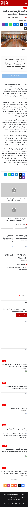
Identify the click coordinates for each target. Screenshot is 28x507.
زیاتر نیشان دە (14, 479)
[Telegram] (6, 24)
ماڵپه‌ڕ (25, 302)
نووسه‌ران (12, 497)
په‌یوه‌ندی (17, 497)
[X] (21, 24)
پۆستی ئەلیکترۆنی (23, 296)
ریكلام (19, 499)
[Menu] (26, 3)
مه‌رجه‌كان (10, 499)
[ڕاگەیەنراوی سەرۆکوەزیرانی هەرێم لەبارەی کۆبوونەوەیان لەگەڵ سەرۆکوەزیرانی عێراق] (7, 230)
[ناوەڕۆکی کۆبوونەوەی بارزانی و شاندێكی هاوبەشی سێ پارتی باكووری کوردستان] (21, 249)
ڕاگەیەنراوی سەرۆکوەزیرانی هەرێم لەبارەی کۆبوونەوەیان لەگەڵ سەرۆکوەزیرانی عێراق (8, 238)
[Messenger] (14, 24)
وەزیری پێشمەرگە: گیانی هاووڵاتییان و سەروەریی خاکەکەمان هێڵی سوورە (21, 237)
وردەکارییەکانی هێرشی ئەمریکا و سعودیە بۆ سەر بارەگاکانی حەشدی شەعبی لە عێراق (14, 473)
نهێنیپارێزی (15, 499)
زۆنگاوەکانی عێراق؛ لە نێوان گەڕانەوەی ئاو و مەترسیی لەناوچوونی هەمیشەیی (14, 366)
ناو (26, 289)
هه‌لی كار (8, 497)
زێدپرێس (23, 18)
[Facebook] (25, 24)
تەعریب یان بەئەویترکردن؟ (19, 409)
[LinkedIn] (17, 24)
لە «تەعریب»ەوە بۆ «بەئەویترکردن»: (16, 429)
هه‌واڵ (24, 8)
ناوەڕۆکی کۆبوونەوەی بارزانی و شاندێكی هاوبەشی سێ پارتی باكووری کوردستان (22, 256)
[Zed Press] (5, 3)
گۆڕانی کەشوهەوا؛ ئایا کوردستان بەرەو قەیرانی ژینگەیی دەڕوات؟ (16, 387)
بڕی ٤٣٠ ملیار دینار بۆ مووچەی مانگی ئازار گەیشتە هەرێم (8, 255)
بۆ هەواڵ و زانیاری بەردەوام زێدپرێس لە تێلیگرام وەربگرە (13, 76)
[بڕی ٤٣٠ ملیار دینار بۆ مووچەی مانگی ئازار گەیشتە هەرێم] (7, 249)
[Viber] (3, 24)
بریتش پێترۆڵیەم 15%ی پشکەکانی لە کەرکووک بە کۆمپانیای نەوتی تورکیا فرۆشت (14, 450)
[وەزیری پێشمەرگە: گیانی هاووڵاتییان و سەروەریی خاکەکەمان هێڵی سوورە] (21, 230)
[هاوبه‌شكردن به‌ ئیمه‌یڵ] (25, 28)
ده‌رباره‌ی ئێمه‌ (23, 497)
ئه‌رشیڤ (3, 497)
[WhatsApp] (10, 24)
